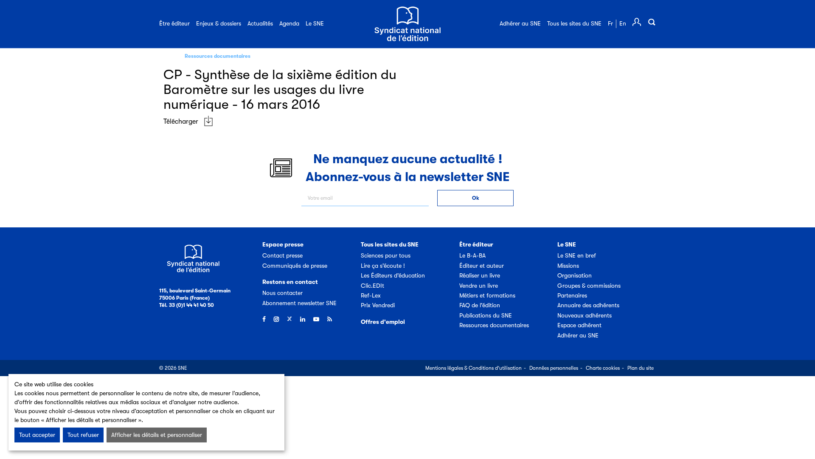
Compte (636, 22)
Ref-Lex (371, 295)
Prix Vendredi (378, 305)
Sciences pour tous (385, 255)
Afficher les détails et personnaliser (156, 434)
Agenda (289, 23)
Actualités (260, 23)
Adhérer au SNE (520, 23)
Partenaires (572, 295)
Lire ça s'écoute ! (383, 265)
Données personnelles (553, 368)
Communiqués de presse (294, 265)
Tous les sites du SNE (574, 23)
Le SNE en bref (576, 255)
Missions (568, 265)
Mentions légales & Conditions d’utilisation (473, 368)
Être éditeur (174, 23)
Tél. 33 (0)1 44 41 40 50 (186, 305)
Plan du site (640, 368)
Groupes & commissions (589, 285)
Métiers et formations (487, 295)
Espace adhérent (579, 325)
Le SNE (315, 23)
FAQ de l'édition (479, 305)
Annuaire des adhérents (588, 305)
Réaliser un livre (479, 275)
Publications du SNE (485, 315)
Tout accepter (37, 434)
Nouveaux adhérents (584, 315)
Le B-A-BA (472, 255)
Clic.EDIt (372, 285)
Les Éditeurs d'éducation (393, 275)
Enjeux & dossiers (218, 23)
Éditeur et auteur (481, 265)
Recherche (651, 22)
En (622, 23)
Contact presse (282, 255)
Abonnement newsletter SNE (299, 303)
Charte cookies (603, 368)
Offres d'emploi (383, 321)
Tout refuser (83, 434)
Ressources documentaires (217, 56)
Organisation (574, 275)
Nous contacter (282, 292)
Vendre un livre (478, 285)
